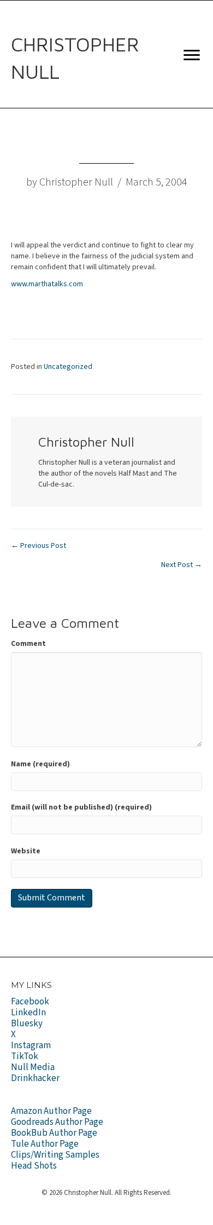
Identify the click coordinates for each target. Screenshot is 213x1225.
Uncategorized (68, 366)
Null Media (33, 1067)
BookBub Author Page (54, 1133)
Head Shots (34, 1165)
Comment (28, 643)
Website (25, 851)
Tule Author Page (45, 1144)
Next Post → (181, 564)
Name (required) (40, 764)
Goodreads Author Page (57, 1122)
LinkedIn (28, 1012)
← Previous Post (38, 545)
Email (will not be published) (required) (81, 807)
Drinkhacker (35, 1078)
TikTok (24, 1056)
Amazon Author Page (51, 1111)
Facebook (30, 1001)
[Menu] (191, 55)
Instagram (31, 1045)
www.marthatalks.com (47, 284)
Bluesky (27, 1023)
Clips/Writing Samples (55, 1155)
